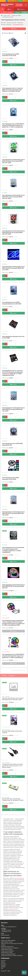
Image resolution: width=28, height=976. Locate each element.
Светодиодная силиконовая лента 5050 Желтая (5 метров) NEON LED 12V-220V (13, 196)
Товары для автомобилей (7, 951)
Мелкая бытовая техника (7, 946)
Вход (10, 9)
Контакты (3, 960)
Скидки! (24, 12)
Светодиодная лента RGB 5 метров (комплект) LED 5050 (11, 303)
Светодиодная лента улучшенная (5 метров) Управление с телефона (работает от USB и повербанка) (13, 550)
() (22, 9)
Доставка (3, 963)
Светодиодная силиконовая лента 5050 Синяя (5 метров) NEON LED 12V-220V (13, 268)
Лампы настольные (11, 22)
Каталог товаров (7, 12)
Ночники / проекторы (6, 24)
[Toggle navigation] (26, 5)
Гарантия (3, 965)
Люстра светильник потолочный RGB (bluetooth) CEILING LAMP (12, 698)
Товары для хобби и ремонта (8, 940)
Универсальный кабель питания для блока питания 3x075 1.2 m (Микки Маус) (12, 765)
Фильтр (14, 28)
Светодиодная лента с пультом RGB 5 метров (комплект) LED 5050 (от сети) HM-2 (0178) (12, 89)
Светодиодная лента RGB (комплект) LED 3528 (10, 54)
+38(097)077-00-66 (6, 930)
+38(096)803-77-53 (6, 931)
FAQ (2, 968)
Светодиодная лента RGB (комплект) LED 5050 (10, 478)
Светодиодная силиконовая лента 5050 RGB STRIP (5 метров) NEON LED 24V (13, 586)
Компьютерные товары (6, 949)
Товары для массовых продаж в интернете (12, 955)
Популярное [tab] (12, 675)
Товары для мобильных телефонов (9, 948)
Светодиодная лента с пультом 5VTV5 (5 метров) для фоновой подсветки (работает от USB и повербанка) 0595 (12, 373)
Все (3, 22)
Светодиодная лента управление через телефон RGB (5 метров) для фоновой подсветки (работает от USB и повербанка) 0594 (13, 623)
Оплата (3, 962)
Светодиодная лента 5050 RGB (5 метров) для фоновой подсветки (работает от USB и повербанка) (13, 656)
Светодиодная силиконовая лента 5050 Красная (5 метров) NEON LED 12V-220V (13, 232)
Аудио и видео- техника (7, 942)
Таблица (5, 33)
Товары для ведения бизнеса (8, 954)
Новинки (17, 12)
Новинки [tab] (4, 675)
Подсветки (20, 22)
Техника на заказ (12, 909)
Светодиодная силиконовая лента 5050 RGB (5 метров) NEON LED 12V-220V (13, 409)
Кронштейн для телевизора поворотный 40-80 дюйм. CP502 (12, 799)
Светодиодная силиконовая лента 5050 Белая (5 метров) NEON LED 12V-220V (13, 513)
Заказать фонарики (19, 878)
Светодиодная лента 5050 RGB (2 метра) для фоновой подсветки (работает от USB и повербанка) (13, 125)
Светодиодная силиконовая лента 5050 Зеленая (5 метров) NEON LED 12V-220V (13, 161)
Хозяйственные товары (7, 952)
